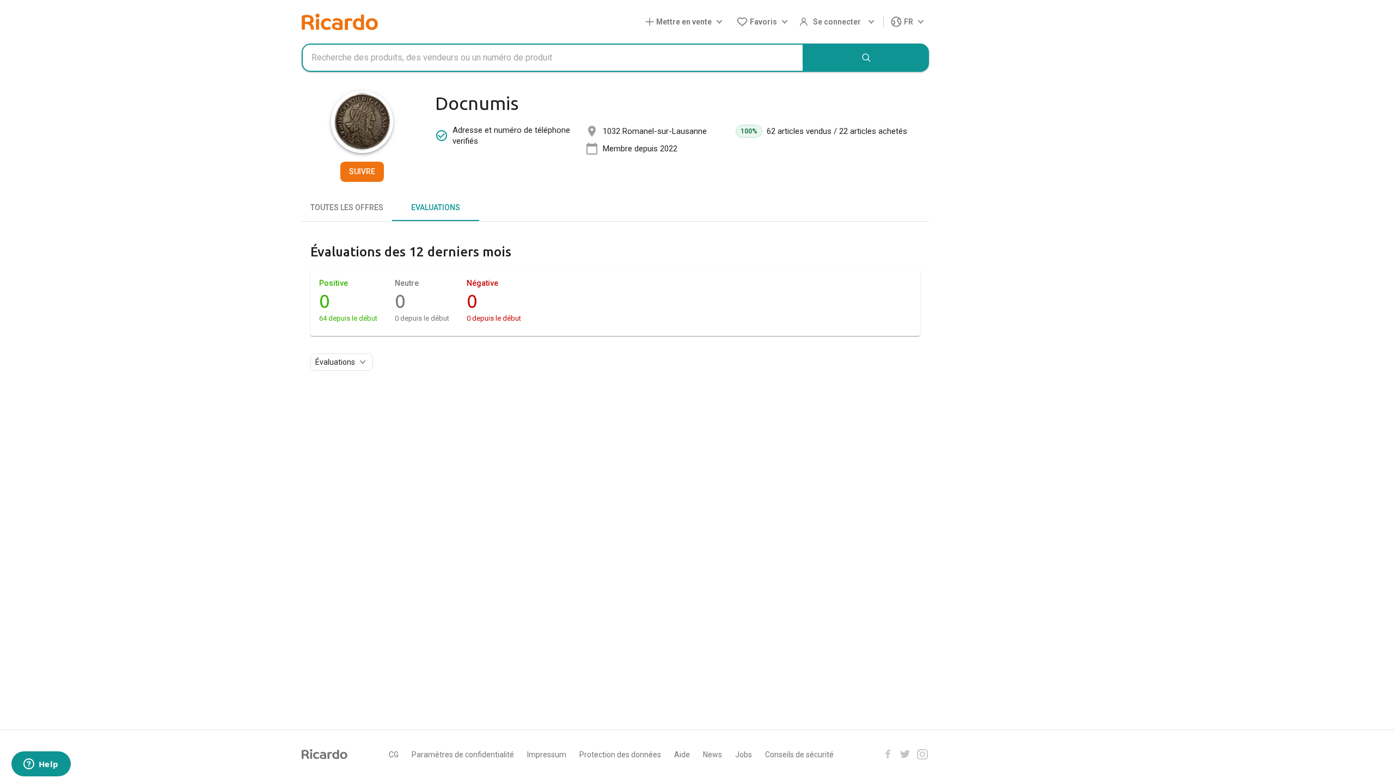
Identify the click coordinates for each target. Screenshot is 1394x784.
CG (394, 754)
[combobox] (553, 58)
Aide (682, 754)
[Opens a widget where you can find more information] (41, 765)
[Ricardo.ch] (340, 22)
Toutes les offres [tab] (346, 207)
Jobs (743, 754)
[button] (686, 22)
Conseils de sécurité (799, 754)
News (712, 754)
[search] (866, 58)
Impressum (546, 754)
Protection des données (620, 754)
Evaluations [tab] (435, 207)
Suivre (362, 171)
